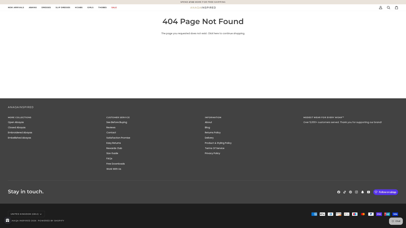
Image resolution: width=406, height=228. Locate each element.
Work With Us (113, 169)
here (216, 33)
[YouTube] (368, 192)
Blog (207, 127)
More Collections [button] (19, 117)
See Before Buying (116, 122)
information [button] (213, 117)
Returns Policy (213, 132)
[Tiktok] (344, 192)
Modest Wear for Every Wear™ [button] (323, 117)
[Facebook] (338, 192)
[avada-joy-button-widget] (7, 220)
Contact (111, 132)
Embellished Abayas (19, 137)
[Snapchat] (362, 192)
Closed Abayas (17, 127)
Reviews (110, 127)
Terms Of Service (214, 148)
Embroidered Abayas (20, 132)
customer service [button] (118, 117)
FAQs (109, 158)
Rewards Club (114, 148)
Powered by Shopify (51, 220)
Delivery (209, 137)
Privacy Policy (212, 153)
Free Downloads (115, 163)
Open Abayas (16, 122)
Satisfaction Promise (118, 137)
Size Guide (112, 153)
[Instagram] (356, 192)
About (208, 122)
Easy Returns (113, 143)
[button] (32, 7)
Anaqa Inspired (20, 220)
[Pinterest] (350, 192)
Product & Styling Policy (218, 143)
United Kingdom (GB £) (25, 214)
